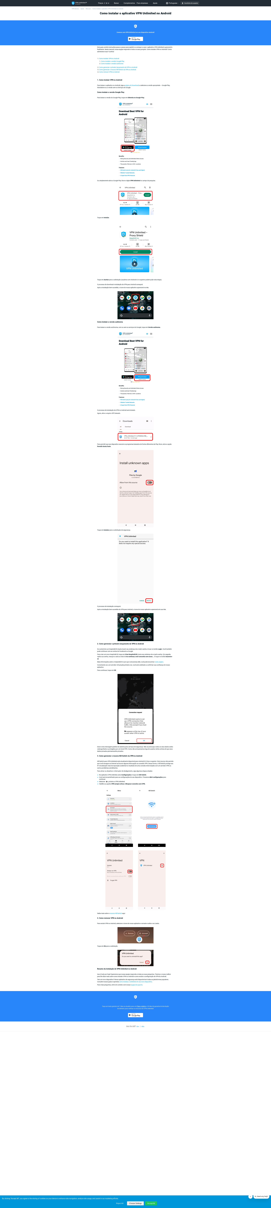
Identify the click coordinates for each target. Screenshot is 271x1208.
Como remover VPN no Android (109, 72)
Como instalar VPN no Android (109, 58)
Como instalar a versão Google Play (112, 61)
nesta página (159, 662)
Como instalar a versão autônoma (112, 63)
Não (143, 1026)
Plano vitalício (141, 1006)
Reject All (119, 1203)
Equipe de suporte (136, 985)
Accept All (151, 1203)
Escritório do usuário (191, 3)
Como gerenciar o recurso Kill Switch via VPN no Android (117, 69)
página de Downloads (132, 85)
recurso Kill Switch (116, 913)
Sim (137, 1026)
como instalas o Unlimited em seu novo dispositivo (135, 982)
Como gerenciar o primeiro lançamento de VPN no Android (118, 67)
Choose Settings (135, 1203)
